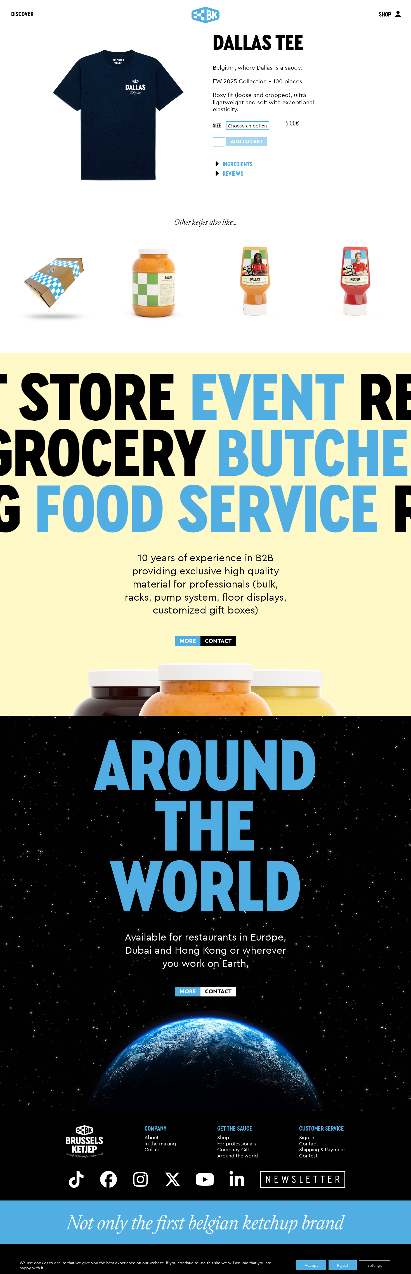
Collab (152, 1150)
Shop (223, 1138)
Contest (308, 1156)
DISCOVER (22, 14)
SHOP (385, 14)
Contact (308, 1144)
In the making (160, 1144)
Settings (374, 1265)
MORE (187, 641)
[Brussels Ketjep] (205, 15)
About (152, 1138)
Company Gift (233, 1150)
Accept (311, 1265)
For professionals (236, 1144)
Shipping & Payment (322, 1150)
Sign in (306, 1138)
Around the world (237, 1156)
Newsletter (304, 1179)
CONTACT (218, 641)
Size (217, 125)
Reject (342, 1265)
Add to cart (247, 142)
